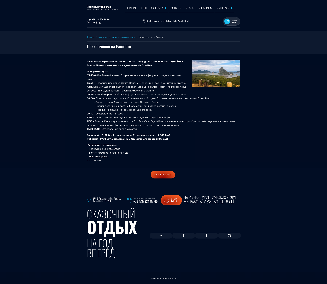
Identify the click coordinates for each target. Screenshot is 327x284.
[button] (231, 21)
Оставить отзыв (162, 174)
